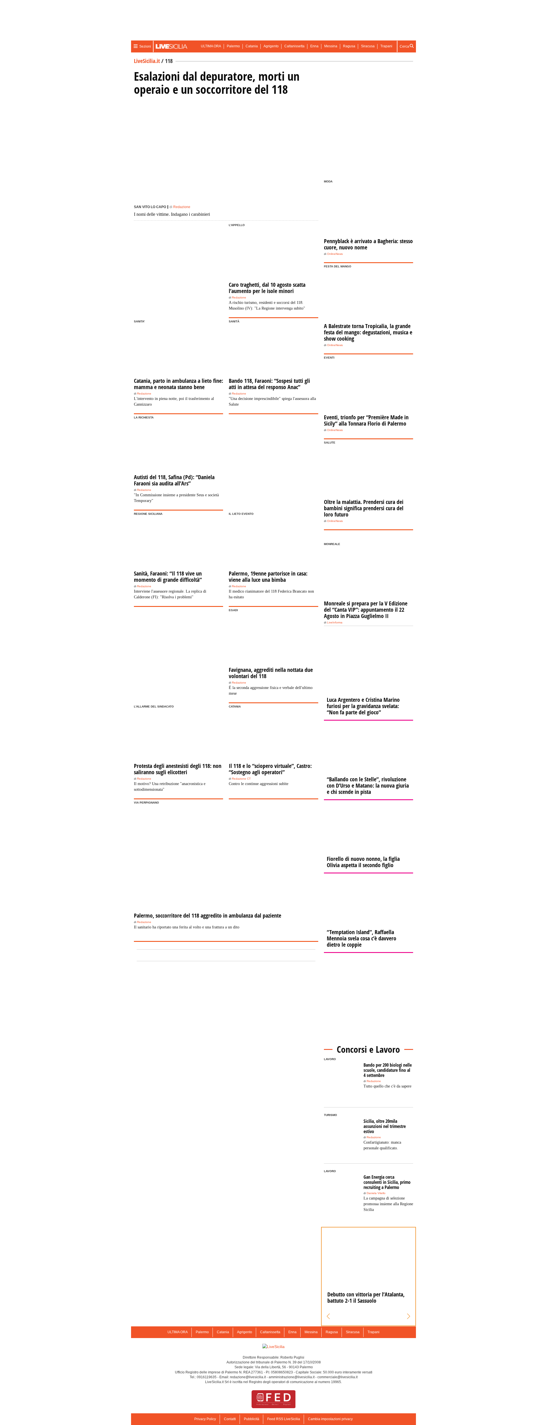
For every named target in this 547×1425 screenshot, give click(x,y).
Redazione (181, 207)
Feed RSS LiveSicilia (283, 1419)
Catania (252, 46)
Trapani (386, 46)
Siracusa (368, 46)
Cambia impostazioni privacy (330, 1419)
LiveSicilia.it (147, 61)
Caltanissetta (294, 46)
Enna (314, 46)
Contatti (230, 1419)
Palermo (233, 46)
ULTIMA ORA (211, 46)
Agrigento (271, 46)
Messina (330, 46)
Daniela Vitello (376, 1193)
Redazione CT (241, 778)
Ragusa (349, 46)
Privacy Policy (205, 1419)
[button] (328, 1316)
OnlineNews (335, 253)
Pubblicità (251, 1419)
